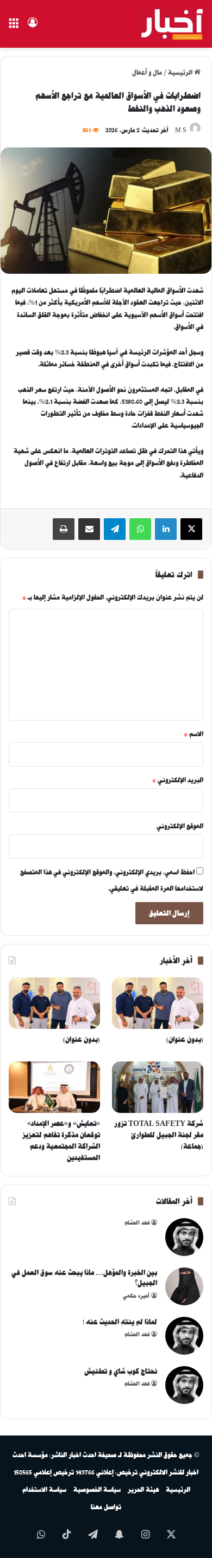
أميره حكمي (136, 1296)
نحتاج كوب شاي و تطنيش (120, 1371)
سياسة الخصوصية (97, 1489)
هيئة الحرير (143, 1489)
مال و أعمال (147, 72)
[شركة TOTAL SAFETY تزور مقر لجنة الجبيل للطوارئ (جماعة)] (157, 1087)
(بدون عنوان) (184, 1039)
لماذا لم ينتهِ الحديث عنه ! (120, 1322)
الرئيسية (181, 72)
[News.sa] (170, 24)
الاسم (193, 734)
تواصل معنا (106, 1507)
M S (180, 130)
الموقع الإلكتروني (180, 826)
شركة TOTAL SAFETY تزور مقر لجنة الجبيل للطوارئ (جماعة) (158, 1134)
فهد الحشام (136, 1223)
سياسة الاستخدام (44, 1489)
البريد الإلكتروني (177, 780)
